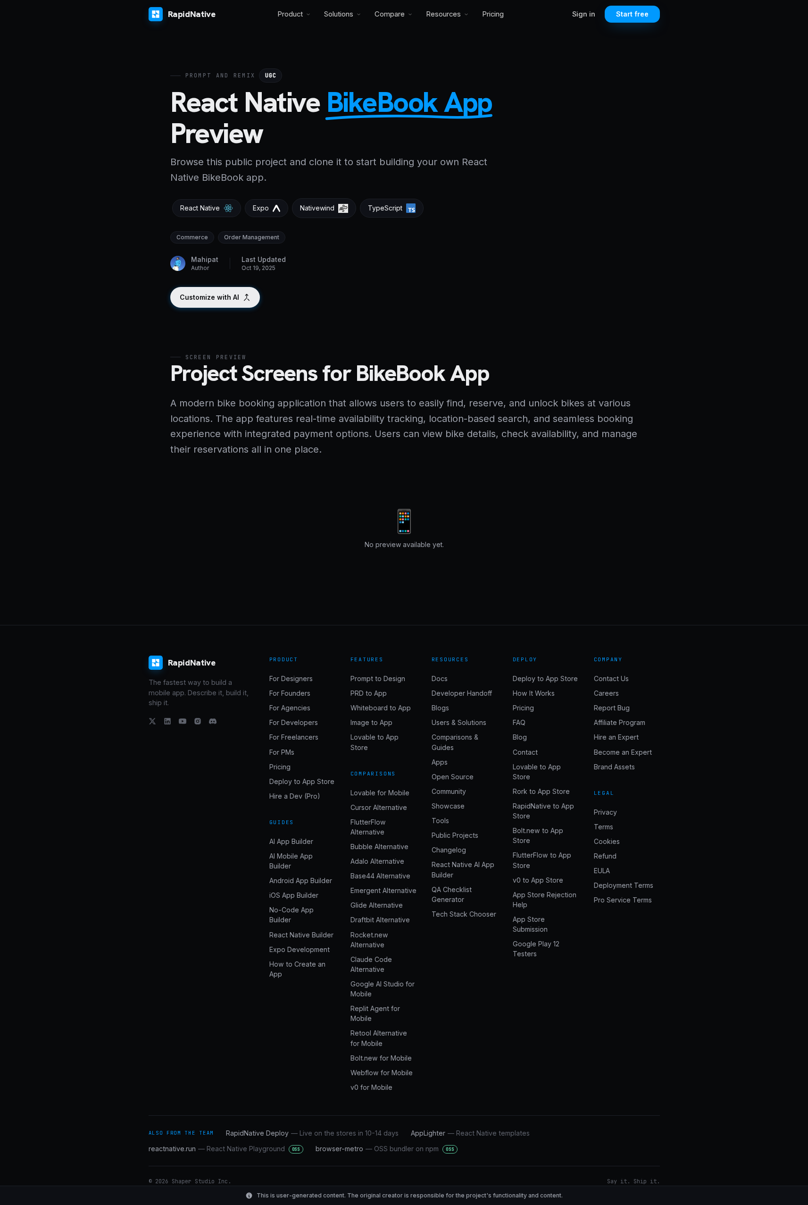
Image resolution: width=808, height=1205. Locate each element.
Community (449, 791)
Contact (525, 752)
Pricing (493, 14)
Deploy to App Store (301, 781)
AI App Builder (291, 841)
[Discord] (213, 721)
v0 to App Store (538, 880)
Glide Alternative (376, 905)
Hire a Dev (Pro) (294, 796)
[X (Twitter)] (152, 721)
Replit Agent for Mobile (375, 1013)
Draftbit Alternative (380, 920)
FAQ (519, 722)
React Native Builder (301, 935)
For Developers (293, 722)
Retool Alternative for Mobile (378, 1038)
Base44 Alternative (380, 876)
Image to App (371, 722)
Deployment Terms (623, 885)
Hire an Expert (616, 737)
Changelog (449, 850)
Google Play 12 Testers (536, 949)
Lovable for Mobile (379, 793)
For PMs (281, 752)
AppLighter (470, 1133)
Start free (632, 14)
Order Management (251, 237)
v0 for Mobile (371, 1087)
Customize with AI (209, 297)
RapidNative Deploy (312, 1133)
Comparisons (373, 773)
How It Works (534, 693)
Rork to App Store (541, 791)
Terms (603, 827)
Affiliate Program (619, 722)
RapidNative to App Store (543, 811)
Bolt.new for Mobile (381, 1058)
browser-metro (385, 1149)
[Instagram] (197, 721)
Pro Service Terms (623, 900)
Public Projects (455, 835)
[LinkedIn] (167, 721)
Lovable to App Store (374, 742)
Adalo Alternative (377, 861)
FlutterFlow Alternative (368, 827)
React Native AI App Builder (463, 869)
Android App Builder (300, 880)
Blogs (440, 708)
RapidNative (192, 14)
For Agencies (289, 708)
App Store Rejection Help (544, 900)
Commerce (192, 237)
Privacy (605, 812)
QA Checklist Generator (452, 894)
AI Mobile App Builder (291, 861)
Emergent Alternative (383, 890)
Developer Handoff (462, 693)
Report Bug (612, 708)
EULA (602, 871)
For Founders (289, 693)
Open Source (453, 777)
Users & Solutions (459, 722)
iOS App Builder (293, 895)
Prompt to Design (377, 678)
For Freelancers (293, 737)
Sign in (583, 14)
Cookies (607, 841)
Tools (440, 821)
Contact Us (611, 678)
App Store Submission (530, 924)
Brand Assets (614, 767)
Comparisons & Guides (455, 742)
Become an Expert (623, 752)
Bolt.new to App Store (538, 835)
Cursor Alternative (378, 807)
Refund (605, 856)
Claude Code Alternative (371, 964)
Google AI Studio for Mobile (382, 989)
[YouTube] (182, 721)
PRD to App (368, 693)
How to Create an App (297, 969)
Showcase (448, 806)
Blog (520, 737)
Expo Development (299, 949)
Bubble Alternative (379, 847)
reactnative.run (224, 1149)
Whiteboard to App (380, 708)
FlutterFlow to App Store (542, 860)
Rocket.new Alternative (369, 940)
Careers (606, 693)
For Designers (291, 678)
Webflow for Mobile (381, 1073)
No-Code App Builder (291, 915)
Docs (440, 678)
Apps (440, 762)
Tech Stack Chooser (464, 914)
